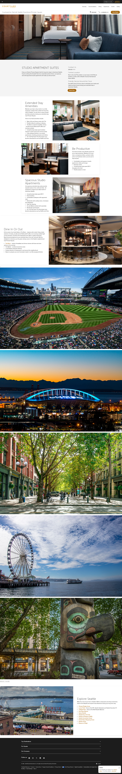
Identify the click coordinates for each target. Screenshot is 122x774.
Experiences (106, 6)
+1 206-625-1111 (105, 12)
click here (114, 771)
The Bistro (8, 243)
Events (112, 6)
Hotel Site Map (29, 768)
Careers (32, 766)
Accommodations (92, 6)
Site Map (23, 768)
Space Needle (82, 713)
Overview (84, 6)
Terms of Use (38, 766)
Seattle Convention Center (85, 718)
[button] (108, 2)
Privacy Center (58, 766)
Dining (100, 6)
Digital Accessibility (78, 766)
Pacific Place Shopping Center (86, 719)
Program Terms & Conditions (48, 766)
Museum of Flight (83, 723)
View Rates (115, 12)
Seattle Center (82, 721)
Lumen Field (82, 708)
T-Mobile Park (82, 709)
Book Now (72, 90)
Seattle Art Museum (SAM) (85, 716)
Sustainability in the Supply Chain (90, 766)
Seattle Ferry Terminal (84, 714)
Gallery (118, 6)
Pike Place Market (83, 711)
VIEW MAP (93, 12)
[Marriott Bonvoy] (116, 2)
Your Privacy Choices (68, 766)
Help (35, 768)
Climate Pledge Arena (84, 706)
